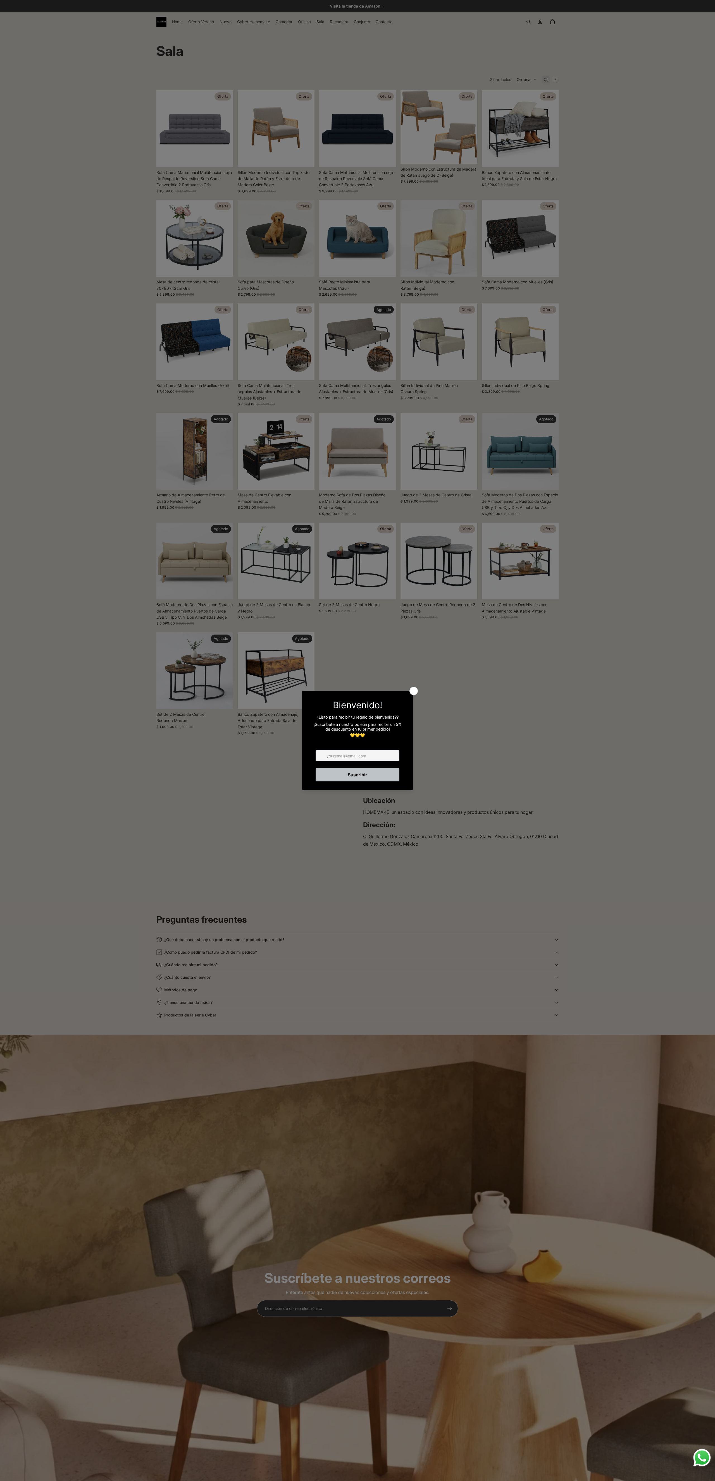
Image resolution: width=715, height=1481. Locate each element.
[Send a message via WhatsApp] (702, 1457)
